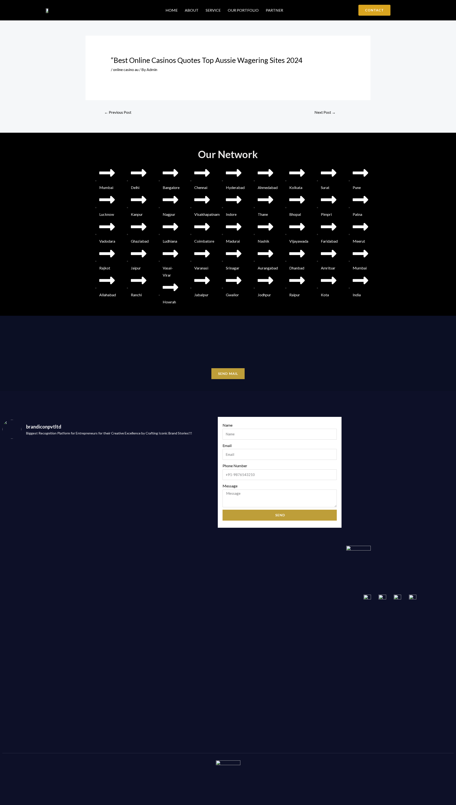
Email (227, 445)
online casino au (125, 69)
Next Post (325, 112)
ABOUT (192, 10)
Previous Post (117, 112)
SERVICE (213, 10)
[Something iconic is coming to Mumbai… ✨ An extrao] (27, 507)
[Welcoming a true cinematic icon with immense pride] (27, 623)
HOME (172, 10)
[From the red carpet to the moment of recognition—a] (134, 493)
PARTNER (274, 10)
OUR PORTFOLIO (243, 10)
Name (228, 425)
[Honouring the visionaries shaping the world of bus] (187, 658)
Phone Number (235, 465)
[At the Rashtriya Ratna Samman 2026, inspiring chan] (81, 627)
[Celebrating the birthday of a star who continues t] (81, 497)
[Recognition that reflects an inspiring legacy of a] (187, 490)
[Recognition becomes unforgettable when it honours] (134, 630)
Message (230, 486)
